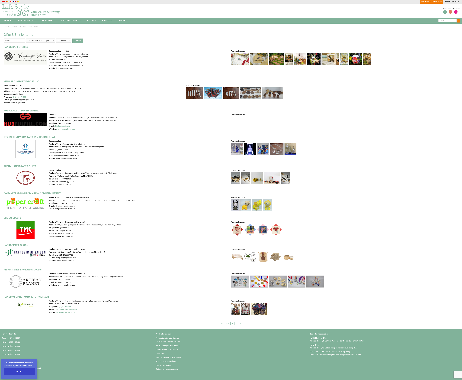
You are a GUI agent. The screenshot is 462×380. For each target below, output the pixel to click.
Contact (123, 21)
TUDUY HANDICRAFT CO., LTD (20, 166)
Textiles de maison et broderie (167, 350)
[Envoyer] (458, 21)
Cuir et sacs (160, 353)
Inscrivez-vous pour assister (431, 2)
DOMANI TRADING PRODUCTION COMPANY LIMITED (32, 193)
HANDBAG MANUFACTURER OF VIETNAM (26, 296)
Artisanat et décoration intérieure (168, 338)
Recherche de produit (71, 21)
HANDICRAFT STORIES (16, 46)
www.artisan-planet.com (65, 129)
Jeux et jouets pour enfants (166, 361)
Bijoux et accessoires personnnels (168, 357)
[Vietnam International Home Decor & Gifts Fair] (32, 11)
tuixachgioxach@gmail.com (66, 309)
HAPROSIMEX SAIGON (16, 245)
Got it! (19, 372)
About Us (447, 2)
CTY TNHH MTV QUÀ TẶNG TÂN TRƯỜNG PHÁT (29, 137)
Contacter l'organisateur (319, 334)
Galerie (90, 21)
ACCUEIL (7, 21)
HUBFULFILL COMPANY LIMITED (21, 110)
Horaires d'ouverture (9, 334)
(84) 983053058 (65, 307)
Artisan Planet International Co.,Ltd (23, 269)
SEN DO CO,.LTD (12, 217)
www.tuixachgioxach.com (65, 312)
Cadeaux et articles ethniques (167, 369)
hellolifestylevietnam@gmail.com (327, 355)
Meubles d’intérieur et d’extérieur (168, 342)
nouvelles (107, 21)
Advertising (455, 2)
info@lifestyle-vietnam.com (350, 355)
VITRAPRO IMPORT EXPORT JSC (21, 81)
